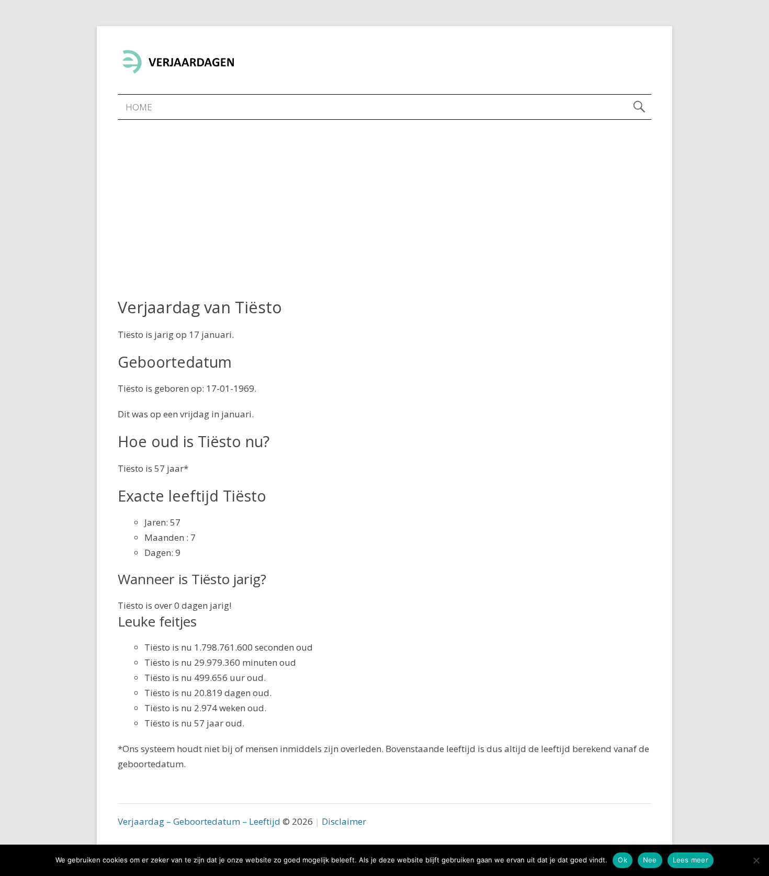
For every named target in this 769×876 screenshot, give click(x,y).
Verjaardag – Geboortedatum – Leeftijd (199, 821)
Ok (622, 860)
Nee (650, 860)
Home (139, 107)
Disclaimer (344, 821)
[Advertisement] (384, 198)
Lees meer (690, 860)
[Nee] (756, 860)
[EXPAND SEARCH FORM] (639, 107)
